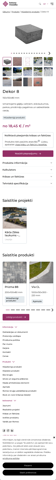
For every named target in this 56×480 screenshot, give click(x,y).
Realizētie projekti (11, 409)
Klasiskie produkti (11, 371)
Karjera (6, 348)
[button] (54, 437)
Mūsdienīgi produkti (30, 12)
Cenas (5, 356)
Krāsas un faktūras (11, 413)
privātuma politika (11, 458)
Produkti (16, 12)
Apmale (6, 387)
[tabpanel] (28, 32)
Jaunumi (7, 405)
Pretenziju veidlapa (12, 336)
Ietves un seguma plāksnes (15, 379)
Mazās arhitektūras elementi (16, 383)
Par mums (7, 344)
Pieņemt (28, 465)
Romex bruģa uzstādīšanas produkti (19, 391)
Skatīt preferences (28, 472)
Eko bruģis (8, 375)
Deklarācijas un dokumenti (15, 332)
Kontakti (7, 352)
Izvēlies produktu (11, 418)
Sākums (6, 12)
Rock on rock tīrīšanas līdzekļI (16, 395)
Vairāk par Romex (11, 422)
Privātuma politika (11, 340)
